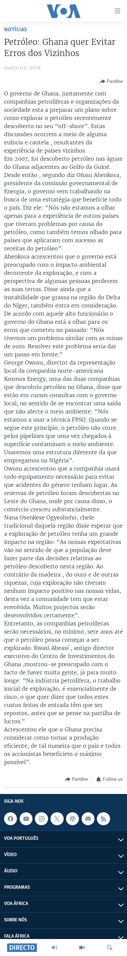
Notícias (15, 30)
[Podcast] (72, 818)
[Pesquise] (110, 947)
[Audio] (54, 947)
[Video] (82, 947)
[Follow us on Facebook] (10, 818)
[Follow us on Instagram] (41, 818)
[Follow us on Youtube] (26, 818)
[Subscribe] (88, 818)
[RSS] (103, 818)
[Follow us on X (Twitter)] (56, 818)
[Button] (111, 81)
